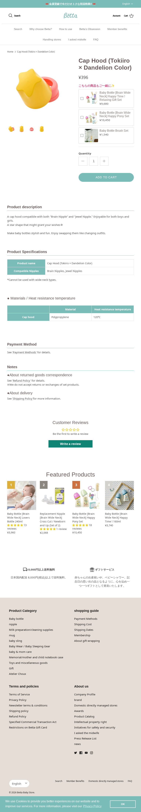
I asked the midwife (86, 733)
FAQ (95, 39)
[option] (38, 88)
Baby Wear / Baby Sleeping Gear (29, 646)
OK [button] (123, 804)
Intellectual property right (90, 722)
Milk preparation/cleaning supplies (31, 629)
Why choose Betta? (40, 29)
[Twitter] (75, 752)
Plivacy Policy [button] (92, 806)
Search (18, 29)
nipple (13, 624)
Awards (79, 711)
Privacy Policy (17, 700)
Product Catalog (84, 716)
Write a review (70, 444)
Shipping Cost (83, 624)
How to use (65, 29)
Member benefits (117, 29)
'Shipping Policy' (22, 398)
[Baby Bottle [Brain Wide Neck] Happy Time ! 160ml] (119, 495)
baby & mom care (20, 652)
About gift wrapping (87, 641)
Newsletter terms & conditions (28, 705)
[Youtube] (86, 752)
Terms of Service (19, 694)
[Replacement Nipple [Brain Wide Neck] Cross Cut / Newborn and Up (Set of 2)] (54, 495)
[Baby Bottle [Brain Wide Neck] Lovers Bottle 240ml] (21, 495)
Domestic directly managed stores (95, 705)
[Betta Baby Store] (70, 15)
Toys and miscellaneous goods (28, 663)
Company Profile (84, 694)
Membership (82, 635)
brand (78, 700)
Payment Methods (85, 618)
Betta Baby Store (25, 792)
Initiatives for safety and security (94, 727)
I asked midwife (77, 39)
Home (10, 51)
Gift (11, 668)
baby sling (15, 641)
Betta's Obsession (89, 29)
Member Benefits (75, 781)
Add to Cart (106, 177)
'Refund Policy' (21, 380)
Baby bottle (16, 618)
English (126, 3)
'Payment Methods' (24, 352)
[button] (15, 525)
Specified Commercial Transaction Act (32, 722)
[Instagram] (91, 752)
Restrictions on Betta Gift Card (28, 727)
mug (12, 635)
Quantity (85, 153)
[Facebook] (80, 752)
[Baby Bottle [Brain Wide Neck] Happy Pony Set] (86, 495)
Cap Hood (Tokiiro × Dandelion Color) (36, 51)
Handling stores (52, 39)
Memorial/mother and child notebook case (36, 657)
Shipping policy (18, 711)
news (77, 744)
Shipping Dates (83, 629)
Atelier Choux (17, 674)
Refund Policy (17, 716)
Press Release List (85, 738)
